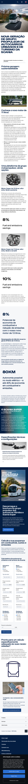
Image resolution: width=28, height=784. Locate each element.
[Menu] (2, 2)
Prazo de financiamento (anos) (6, 597)
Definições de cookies (14, 780)
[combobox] (7, 577)
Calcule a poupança (6, 631)
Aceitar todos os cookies (14, 771)
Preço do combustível (6, 625)
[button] (14, 718)
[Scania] (26, 2)
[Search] (18, 2)
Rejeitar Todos (14, 776)
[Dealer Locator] (22, 2)
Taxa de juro (5, 604)
